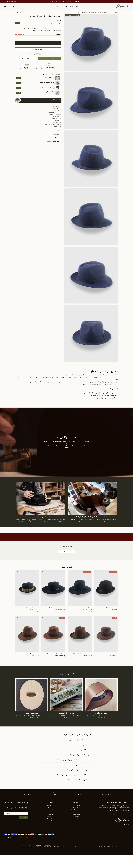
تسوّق (77, 6)
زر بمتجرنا (77, 816)
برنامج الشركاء (76, 814)
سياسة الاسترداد (20, 837)
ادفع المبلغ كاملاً (50, 58)
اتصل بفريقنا (50, 820)
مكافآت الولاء (50, 818)
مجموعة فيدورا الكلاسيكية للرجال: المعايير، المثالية (102, 12)
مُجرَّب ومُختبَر (66, 567)
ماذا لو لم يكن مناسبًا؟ (83, 745)
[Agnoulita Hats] (122, 6)
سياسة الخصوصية (13, 837)
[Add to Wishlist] (16, 16)
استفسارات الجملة (76, 812)
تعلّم (66, 6)
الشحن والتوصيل (55, 137)
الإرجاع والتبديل (49, 810)
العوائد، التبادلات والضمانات (53, 141)
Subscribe (24, 817)
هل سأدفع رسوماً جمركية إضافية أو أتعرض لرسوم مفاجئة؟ (72, 760)
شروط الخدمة (34, 837)
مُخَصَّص (71, 6)
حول (62, 6)
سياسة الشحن (27, 837)
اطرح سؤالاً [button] (66, 551)
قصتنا (78, 805)
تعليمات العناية (56, 134)
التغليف (57, 130)
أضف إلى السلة (38, 43)
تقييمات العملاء (76, 807)
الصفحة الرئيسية (115, 12)
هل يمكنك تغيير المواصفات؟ (81, 750)
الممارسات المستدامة (75, 810)
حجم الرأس (58, 34)
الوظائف (78, 818)
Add (18, 78)
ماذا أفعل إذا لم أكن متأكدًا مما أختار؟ (78, 780)
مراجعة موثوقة (58, 1)
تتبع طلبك (51, 814)
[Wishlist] (8, 6)
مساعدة (56, 6)
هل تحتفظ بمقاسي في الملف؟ (80, 765)
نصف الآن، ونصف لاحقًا (26, 58)
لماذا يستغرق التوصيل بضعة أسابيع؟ (79, 740)
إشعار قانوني (6, 837)
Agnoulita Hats (123, 834)
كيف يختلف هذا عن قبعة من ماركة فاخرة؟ (77, 755)
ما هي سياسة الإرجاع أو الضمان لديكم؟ (78, 770)
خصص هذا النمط (38, 49)
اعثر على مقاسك (49, 805)
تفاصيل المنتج (56, 106)
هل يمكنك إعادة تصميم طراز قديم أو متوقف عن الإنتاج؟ (73, 775)
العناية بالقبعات (49, 816)
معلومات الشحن (49, 807)
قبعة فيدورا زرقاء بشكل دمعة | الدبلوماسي (84, 12)
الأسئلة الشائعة (50, 812)
